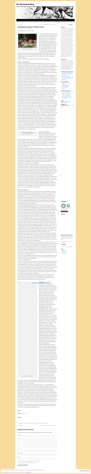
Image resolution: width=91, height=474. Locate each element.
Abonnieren (63, 244)
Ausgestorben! (23, 20)
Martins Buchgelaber (64, 209)
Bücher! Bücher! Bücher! (31, 20)
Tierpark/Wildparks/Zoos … (63, 20)
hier (61, 57)
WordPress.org (64, 253)
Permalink (46, 423)
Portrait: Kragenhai (65, 87)
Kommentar (20, 434)
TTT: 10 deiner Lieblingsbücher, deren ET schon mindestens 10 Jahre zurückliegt (67, 78)
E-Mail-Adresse (20, 453)
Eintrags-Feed (64, 251)
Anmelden (63, 250)
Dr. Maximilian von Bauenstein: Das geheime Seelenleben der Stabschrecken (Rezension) (67, 74)
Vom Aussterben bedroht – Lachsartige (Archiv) (48, 24)
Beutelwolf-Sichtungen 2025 (66, 76)
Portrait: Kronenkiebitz (65, 86)
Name (19, 449)
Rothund (47, 59)
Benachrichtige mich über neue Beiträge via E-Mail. (27, 462)
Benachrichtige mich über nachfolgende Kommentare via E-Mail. (29, 460)
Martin (31, 28)
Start (19, 20)
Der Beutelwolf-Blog (25, 4)
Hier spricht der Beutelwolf (42, 20)
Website (19, 457)
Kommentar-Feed (64, 252)
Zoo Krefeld (20, 24)
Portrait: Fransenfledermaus (66, 85)
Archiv (28, 423)
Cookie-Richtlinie (28, 472)
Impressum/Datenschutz (52, 20)
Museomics (63, 88)
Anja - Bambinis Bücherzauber (66, 96)
